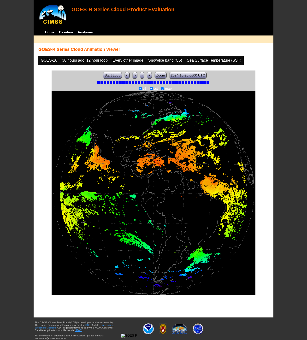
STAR (78, 330)
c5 (144, 89)
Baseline (66, 32)
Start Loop (112, 75)
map (168, 89)
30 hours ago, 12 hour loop (85, 60)
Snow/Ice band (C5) (165, 60)
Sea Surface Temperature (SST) (214, 60)
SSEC (88, 325)
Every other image (127, 60)
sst (156, 89)
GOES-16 (49, 60)
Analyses (85, 32)
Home (49, 32)
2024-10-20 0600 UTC (188, 75)
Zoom (160, 75)
